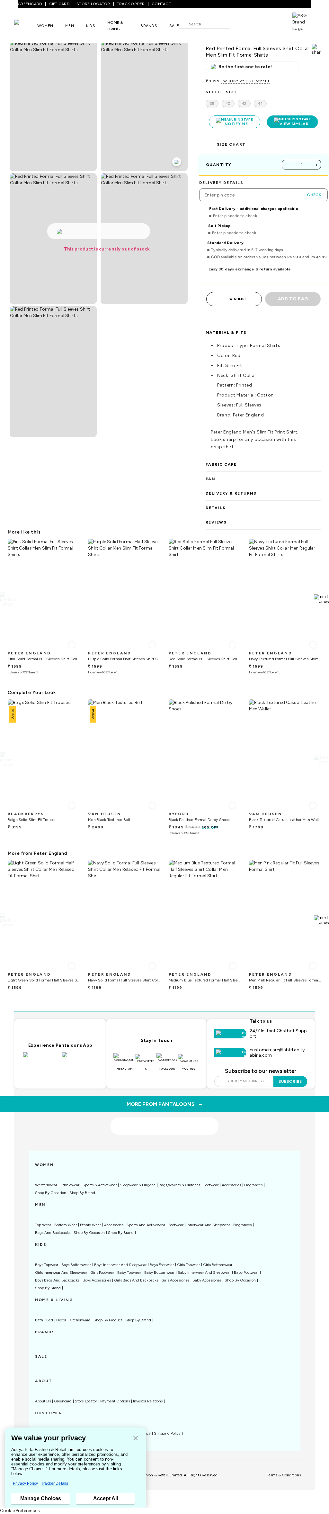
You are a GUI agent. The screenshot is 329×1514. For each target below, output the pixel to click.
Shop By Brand (82, 1192)
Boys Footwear (162, 1265)
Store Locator (86, 1401)
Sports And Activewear (146, 1225)
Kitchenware (79, 1320)
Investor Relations (148, 1401)
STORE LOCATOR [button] (93, 4)
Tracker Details (54, 1483)
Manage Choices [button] (40, 1498)
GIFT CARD (59, 4)
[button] (135, 1439)
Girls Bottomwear (217, 1265)
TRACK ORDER (131, 4)
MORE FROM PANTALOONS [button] (165, 1104)
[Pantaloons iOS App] (41, 1058)
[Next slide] (321, 599)
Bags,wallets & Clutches (179, 1185)
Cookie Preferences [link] (20, 1510)
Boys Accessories (97, 1280)
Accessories (231, 1185)
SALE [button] (174, 25)
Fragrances (253, 1185)
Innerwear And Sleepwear (208, 1225)
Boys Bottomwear (76, 1265)
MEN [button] (69, 25)
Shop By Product (107, 1320)
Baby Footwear (246, 1272)
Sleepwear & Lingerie (138, 1185)
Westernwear (46, 1185)
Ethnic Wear (90, 1225)
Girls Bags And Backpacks (136, 1280)
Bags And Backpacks (52, 1232)
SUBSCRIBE (290, 1081)
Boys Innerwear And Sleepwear (120, 1265)
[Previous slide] (7, 599)
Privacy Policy (25, 1483)
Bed (49, 1320)
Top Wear (43, 1225)
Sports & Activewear (100, 1185)
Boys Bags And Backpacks (57, 1280)
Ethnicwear (69, 1185)
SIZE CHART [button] (231, 144)
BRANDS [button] (148, 25)
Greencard (63, 1401)
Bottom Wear (65, 1225)
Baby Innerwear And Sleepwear (204, 1272)
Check (314, 195)
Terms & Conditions (284, 1475)
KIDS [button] (90, 25)
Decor (61, 1320)
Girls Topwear (188, 1265)
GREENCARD (30, 4)
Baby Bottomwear (159, 1272)
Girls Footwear (102, 1272)
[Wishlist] (238, 24)
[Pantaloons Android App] (80, 1058)
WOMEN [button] (45, 25)
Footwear (210, 1185)
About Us (43, 1401)
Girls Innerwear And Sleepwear (61, 1272)
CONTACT (161, 4)
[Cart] (274, 23)
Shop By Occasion (50, 1192)
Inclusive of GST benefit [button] (245, 81)
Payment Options (115, 1401)
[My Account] (256, 24)
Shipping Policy (167, 1433)
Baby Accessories (206, 1280)
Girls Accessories (175, 1280)
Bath (39, 1320)
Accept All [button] (105, 1498)
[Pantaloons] (25, 25)
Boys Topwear (46, 1265)
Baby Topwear (129, 1272)
